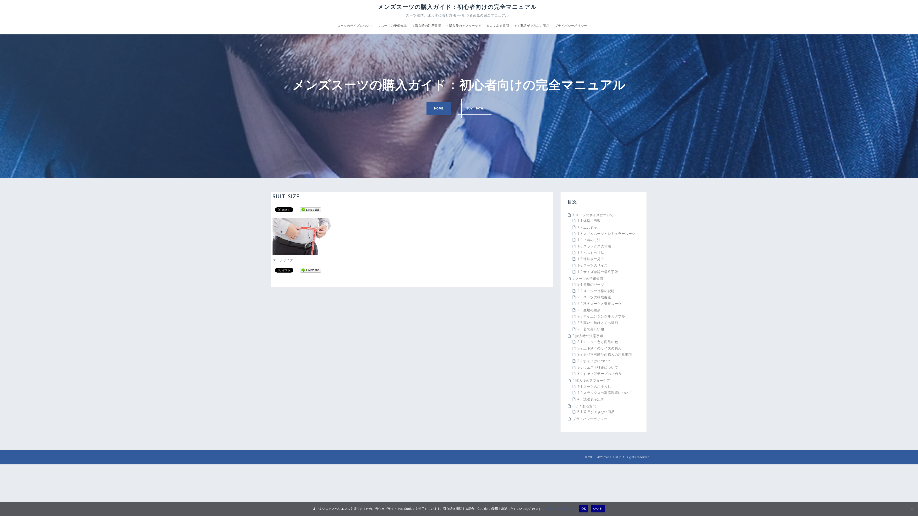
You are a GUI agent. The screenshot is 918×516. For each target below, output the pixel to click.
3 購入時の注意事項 (426, 25)
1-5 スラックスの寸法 (594, 246)
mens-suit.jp (613, 457)
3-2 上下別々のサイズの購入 (599, 348)
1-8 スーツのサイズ (592, 265)
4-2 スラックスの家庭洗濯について (604, 393)
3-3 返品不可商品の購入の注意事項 (604, 354)
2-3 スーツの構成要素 (594, 297)
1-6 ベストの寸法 (590, 253)
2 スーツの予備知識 (392, 25)
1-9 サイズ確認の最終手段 (597, 272)
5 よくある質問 (498, 25)
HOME (438, 108)
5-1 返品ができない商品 (532, 25)
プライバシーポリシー (571, 25)
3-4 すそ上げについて (594, 361)
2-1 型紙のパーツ (590, 284)
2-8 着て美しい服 (590, 329)
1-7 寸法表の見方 (590, 259)
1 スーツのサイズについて (354, 25)
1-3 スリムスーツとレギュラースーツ (606, 234)
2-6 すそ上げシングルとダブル (601, 316)
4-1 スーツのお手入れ (594, 386)
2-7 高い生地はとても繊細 (597, 323)
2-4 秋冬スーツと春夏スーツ (599, 304)
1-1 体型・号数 (589, 221)
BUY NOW (474, 108)
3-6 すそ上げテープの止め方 (599, 374)
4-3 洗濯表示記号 (590, 399)
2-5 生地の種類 (589, 310)
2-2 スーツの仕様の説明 (596, 291)
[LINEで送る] (310, 209)
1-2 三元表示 (587, 227)
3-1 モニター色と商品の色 (597, 342)
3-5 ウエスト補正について (597, 367)
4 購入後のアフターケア (464, 25)
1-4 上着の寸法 (589, 240)
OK (583, 509)
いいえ (598, 509)
